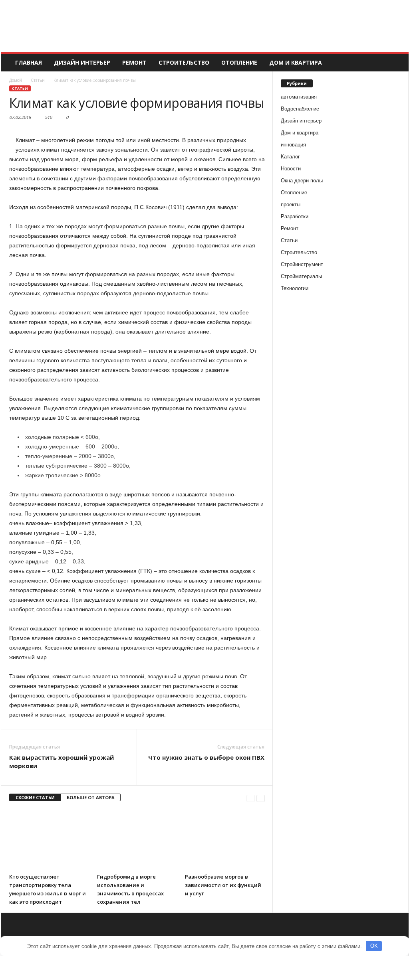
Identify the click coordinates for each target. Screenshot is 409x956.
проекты (290, 204)
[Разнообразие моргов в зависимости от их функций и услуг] (225, 839)
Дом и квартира (295, 62)
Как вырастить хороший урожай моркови (61, 761)
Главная (28, 62)
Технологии (294, 288)
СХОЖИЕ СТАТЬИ (35, 797)
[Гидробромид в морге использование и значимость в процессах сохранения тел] (137, 839)
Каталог (290, 157)
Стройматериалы (301, 276)
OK (374, 946)
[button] (396, 62)
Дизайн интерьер (82, 62)
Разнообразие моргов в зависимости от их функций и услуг (223, 885)
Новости (291, 169)
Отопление (239, 62)
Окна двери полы (302, 181)
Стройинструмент (302, 264)
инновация (293, 145)
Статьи (20, 88)
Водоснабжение (300, 109)
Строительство (184, 62)
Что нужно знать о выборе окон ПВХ (206, 757)
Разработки (294, 216)
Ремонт (134, 62)
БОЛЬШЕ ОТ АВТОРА (91, 797)
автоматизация (299, 97)
